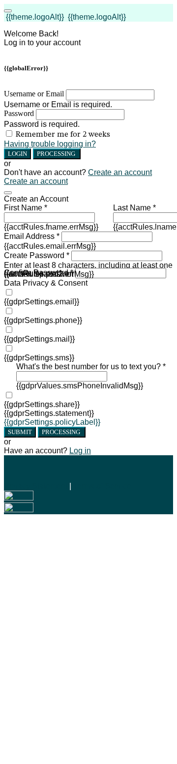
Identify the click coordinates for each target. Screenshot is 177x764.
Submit (20, 432)
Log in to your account (42, 42)
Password (19, 113)
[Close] (8, 192)
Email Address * (31, 236)
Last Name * (134, 208)
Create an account (120, 172)
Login (17, 153)
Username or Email (34, 93)
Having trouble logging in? (50, 144)
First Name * (25, 208)
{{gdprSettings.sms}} (39, 357)
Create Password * (36, 255)
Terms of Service (102, 486)
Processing (57, 153)
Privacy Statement (35, 486)
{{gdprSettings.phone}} (43, 320)
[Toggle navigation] (8, 10)
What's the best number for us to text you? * (91, 366)
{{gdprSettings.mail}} (39, 339)
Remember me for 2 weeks (63, 135)
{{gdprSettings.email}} (41, 301)
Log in (80, 450)
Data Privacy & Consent (46, 283)
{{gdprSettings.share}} (42, 404)
